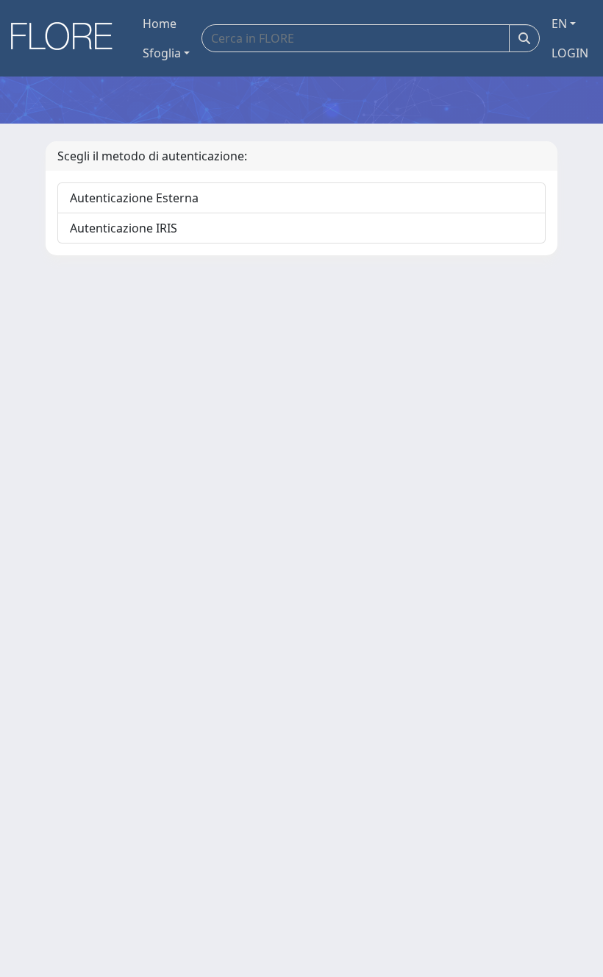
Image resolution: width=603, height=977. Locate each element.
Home (159, 23)
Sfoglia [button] (162, 53)
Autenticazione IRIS (123, 228)
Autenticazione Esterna (134, 198)
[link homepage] (67, 38)
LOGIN (570, 53)
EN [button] (559, 23)
